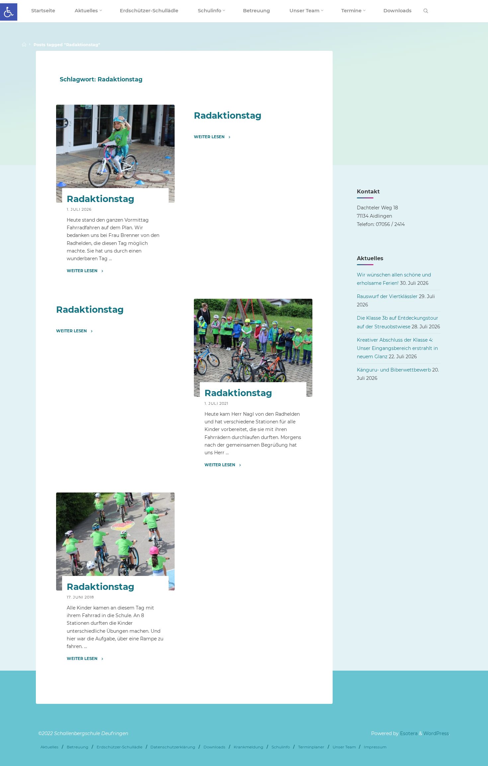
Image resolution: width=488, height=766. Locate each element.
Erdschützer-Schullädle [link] (119, 747)
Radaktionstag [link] (100, 199)
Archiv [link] (212, 376)
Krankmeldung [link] (248, 747)
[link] (8, 12)
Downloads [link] (214, 747)
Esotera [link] (408, 733)
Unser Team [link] (344, 747)
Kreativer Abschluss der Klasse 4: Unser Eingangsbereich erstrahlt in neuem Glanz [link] (397, 348)
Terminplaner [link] (311, 747)
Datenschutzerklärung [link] (172, 747)
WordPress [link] (436, 733)
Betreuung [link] (77, 747)
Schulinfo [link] (281, 747)
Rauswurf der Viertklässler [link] (387, 296)
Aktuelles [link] (79, 182)
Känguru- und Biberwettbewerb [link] (394, 370)
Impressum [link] (375, 747)
